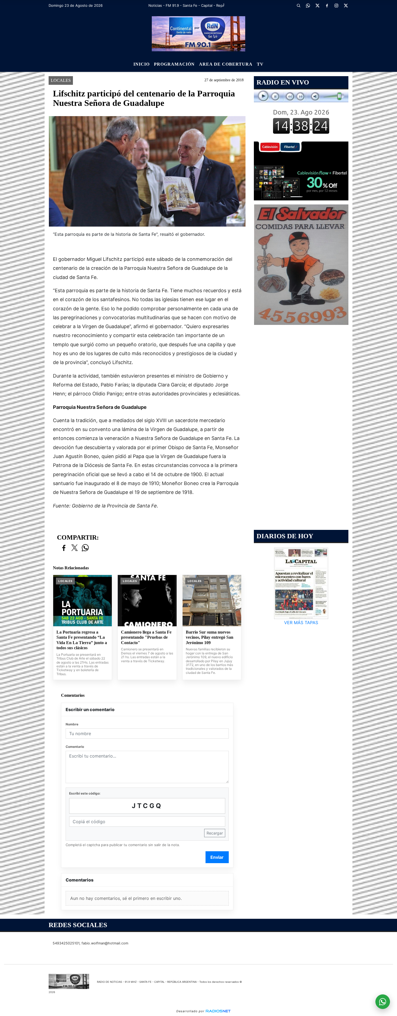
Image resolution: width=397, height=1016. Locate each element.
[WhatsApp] (307, 5)
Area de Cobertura (226, 64)
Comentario (75, 747)
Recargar (215, 833)
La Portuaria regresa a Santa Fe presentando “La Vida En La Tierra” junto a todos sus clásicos (81, 640)
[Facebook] (326, 5)
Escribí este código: (84, 793)
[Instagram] (336, 5)
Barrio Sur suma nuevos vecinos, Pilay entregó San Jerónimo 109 (209, 637)
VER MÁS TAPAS (301, 622)
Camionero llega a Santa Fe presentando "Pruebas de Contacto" (146, 637)
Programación (174, 64)
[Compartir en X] (74, 548)
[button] (298, 5)
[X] (317, 5)
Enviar (217, 857)
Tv (260, 64)
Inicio (141, 64)
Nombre (72, 724)
